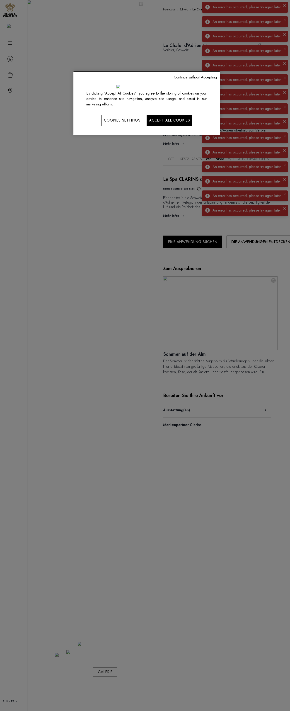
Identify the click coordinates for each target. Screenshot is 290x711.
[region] (146, 103)
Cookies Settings (122, 120)
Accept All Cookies (169, 120)
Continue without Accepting (195, 77)
